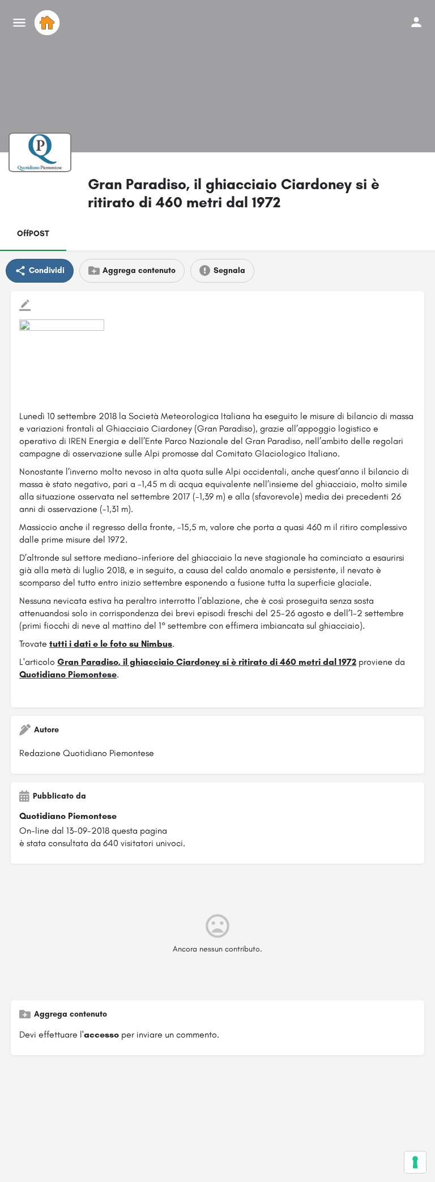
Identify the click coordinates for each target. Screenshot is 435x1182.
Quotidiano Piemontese (68, 674)
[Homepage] (48, 22)
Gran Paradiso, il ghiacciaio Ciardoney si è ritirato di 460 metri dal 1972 (206, 661)
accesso (101, 1034)
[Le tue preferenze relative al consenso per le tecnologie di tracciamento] (415, 1162)
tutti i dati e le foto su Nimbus (110, 643)
